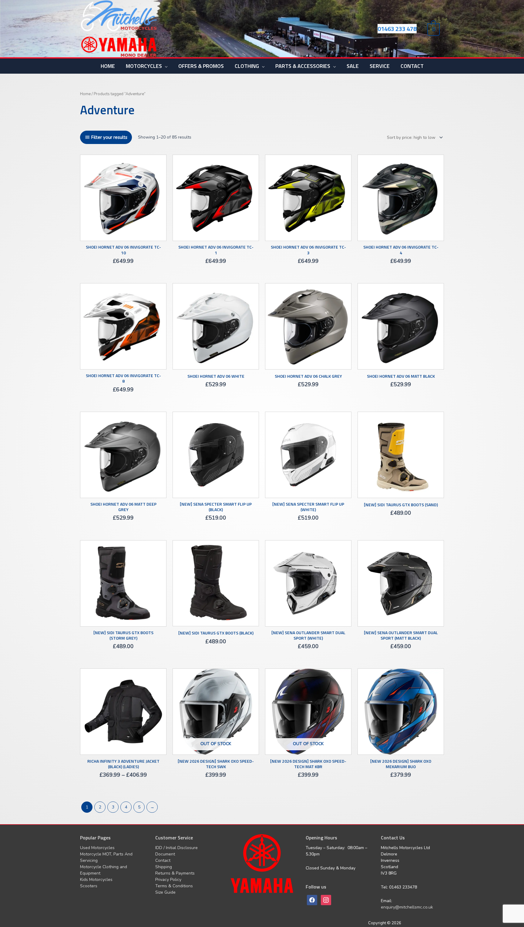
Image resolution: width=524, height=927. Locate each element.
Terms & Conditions (174, 886)
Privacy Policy (168, 879)
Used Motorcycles (97, 848)
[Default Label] (326, 900)
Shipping (163, 867)
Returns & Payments (175, 873)
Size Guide (165, 892)
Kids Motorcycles (96, 879)
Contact (162, 860)
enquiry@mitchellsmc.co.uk (407, 907)
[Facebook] (312, 900)
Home (85, 94)
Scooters (88, 886)
